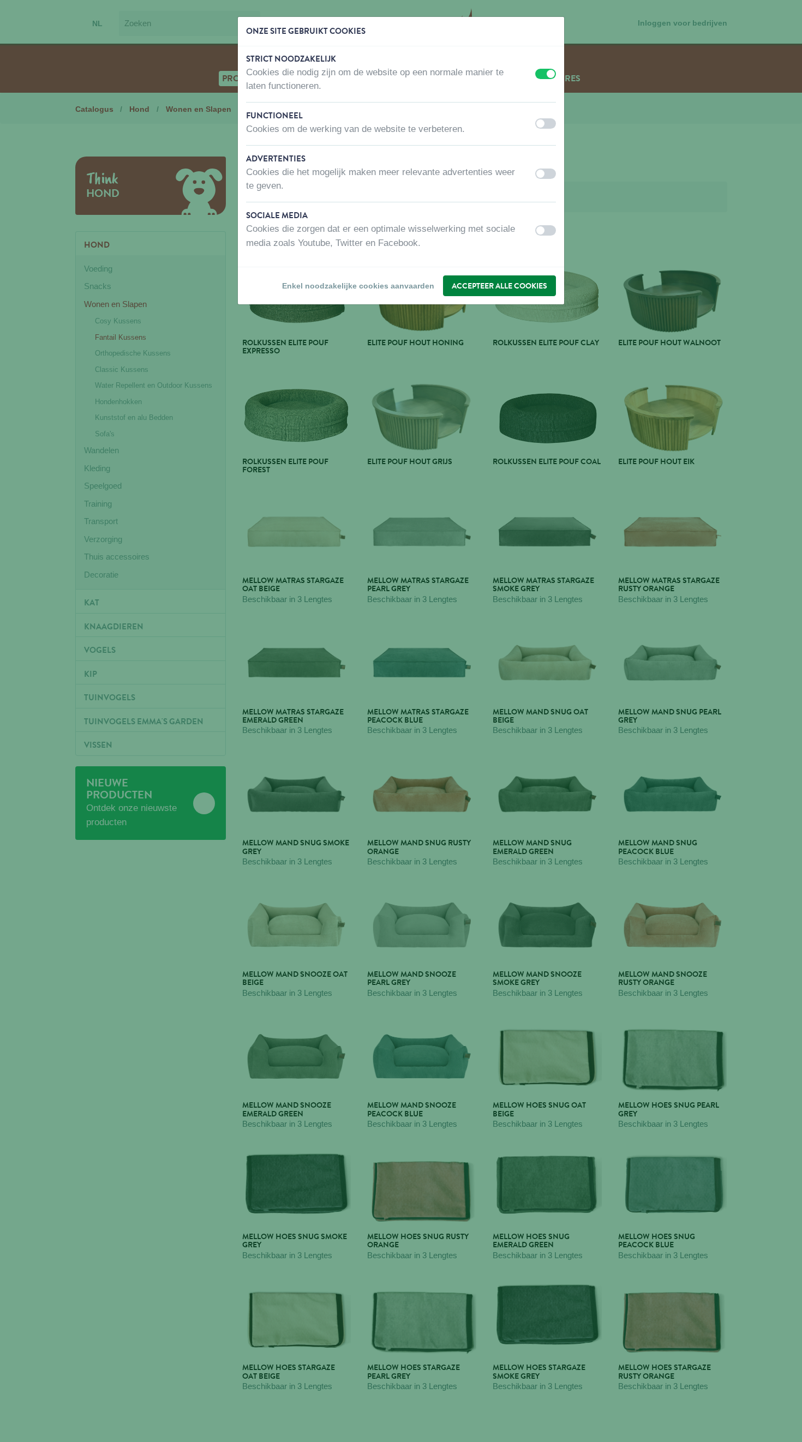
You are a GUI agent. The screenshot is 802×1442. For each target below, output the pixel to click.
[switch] (545, 74)
